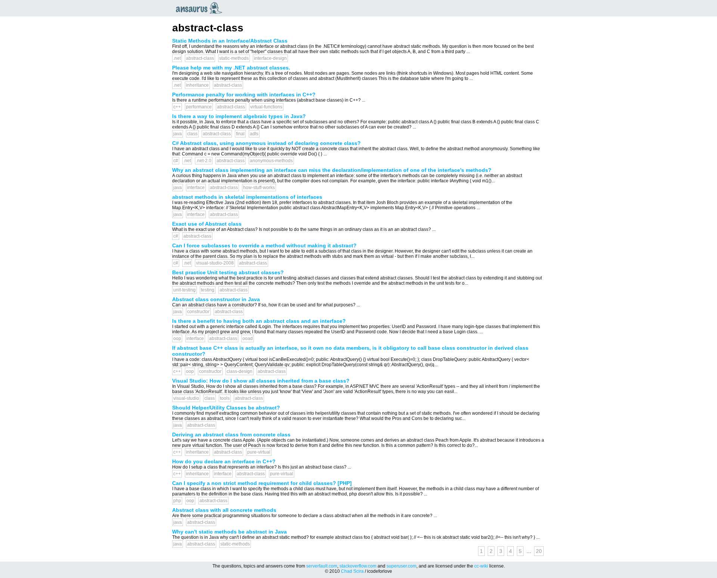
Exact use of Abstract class (207, 224)
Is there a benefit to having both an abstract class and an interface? (259, 321)
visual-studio (186, 398)
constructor (198, 311)
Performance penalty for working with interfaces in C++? (244, 95)
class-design (239, 371)
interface (196, 187)
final (240, 133)
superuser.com (401, 566)
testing (207, 290)
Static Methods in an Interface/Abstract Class (230, 41)
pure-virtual (258, 452)
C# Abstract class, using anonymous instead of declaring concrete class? (266, 143)
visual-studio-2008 (215, 263)
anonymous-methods (271, 160)
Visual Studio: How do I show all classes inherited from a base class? (261, 381)
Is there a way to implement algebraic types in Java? (239, 116)
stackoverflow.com (357, 566)
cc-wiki (481, 566)
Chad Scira (352, 571)
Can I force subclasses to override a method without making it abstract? (264, 245)
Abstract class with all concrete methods (224, 510)
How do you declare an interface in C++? (224, 461)
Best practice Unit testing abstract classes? (228, 272)
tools (225, 398)
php (177, 500)
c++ (177, 106)
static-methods (234, 58)
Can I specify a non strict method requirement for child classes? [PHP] (262, 483)
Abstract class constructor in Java (216, 299)
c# (175, 160)
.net (177, 58)
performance (199, 106)
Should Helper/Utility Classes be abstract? (226, 408)
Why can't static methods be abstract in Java (229, 532)
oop (177, 338)
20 (539, 551)
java (177, 133)
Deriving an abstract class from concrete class (231, 435)
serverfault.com (321, 566)
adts (254, 133)
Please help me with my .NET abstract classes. (231, 68)
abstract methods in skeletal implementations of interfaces (247, 197)
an (201, 8)
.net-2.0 (203, 160)
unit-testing (184, 290)
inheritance (197, 85)
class (192, 133)
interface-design (270, 58)
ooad (247, 338)
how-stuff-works (259, 187)
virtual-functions (266, 106)
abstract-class (200, 58)
